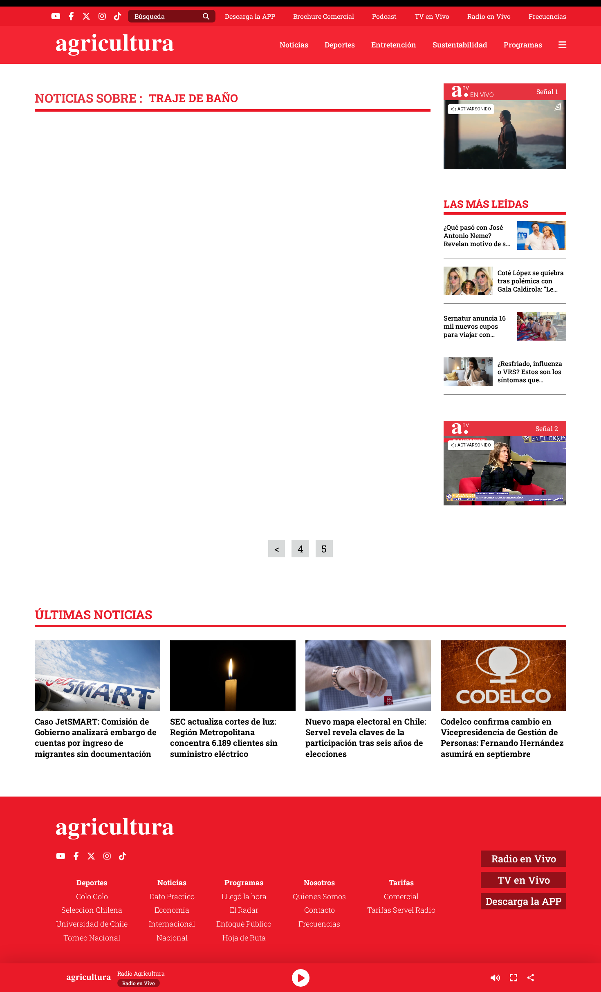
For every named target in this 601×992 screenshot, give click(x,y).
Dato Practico (172, 896)
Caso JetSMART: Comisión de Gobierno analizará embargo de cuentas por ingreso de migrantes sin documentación (96, 737)
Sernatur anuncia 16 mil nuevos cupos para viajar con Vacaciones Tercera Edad (475, 326)
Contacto (319, 910)
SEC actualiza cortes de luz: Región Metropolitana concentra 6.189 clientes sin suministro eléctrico (224, 737)
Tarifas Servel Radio (401, 910)
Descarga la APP (250, 16)
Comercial (401, 896)
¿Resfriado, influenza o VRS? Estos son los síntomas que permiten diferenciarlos (530, 371)
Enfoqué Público (243, 924)
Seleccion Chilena (91, 910)
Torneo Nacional (91, 938)
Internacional (172, 924)
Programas (523, 44)
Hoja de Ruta (244, 938)
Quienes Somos (319, 896)
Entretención (393, 44)
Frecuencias (547, 16)
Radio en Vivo (489, 16)
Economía (172, 910)
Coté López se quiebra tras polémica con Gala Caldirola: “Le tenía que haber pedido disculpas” (531, 281)
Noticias (294, 44)
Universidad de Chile (92, 924)
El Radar (244, 910)
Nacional (172, 938)
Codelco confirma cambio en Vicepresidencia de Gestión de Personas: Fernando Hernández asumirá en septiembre (502, 737)
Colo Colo (92, 896)
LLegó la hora (244, 896)
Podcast (384, 16)
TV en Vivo (432, 16)
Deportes (340, 44)
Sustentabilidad (460, 44)
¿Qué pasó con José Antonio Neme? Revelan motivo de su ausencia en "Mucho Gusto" (477, 235)
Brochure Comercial (323, 16)
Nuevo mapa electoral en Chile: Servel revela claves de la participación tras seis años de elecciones (365, 737)
